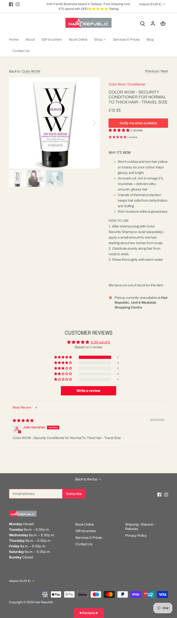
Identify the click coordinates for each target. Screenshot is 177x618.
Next (164, 71)
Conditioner (136, 84)
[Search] (143, 23)
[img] (23, 420)
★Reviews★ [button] (88, 613)
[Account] (153, 23)
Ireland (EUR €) (150, 4)
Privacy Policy (136, 535)
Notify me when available (138, 123)
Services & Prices (88, 537)
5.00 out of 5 (100, 342)
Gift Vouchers (85, 531)
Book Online (84, 524)
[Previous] (20, 123)
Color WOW (31, 71)
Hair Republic (44, 602)
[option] (54, 122)
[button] (119, 130)
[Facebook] (11, 4)
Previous (152, 71)
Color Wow (117, 84)
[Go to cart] (163, 23)
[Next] (88, 123)
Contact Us (83, 544)
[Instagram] (18, 4)
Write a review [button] (88, 391)
